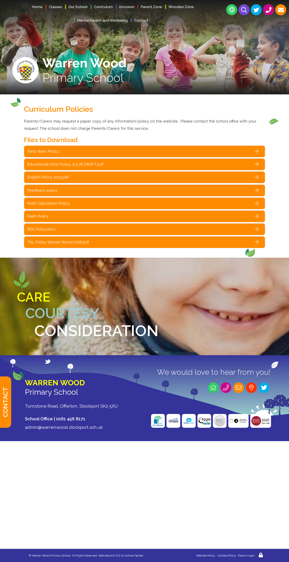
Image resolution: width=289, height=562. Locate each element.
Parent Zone (151, 7)
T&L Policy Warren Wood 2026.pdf (58, 242)
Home (37, 7)
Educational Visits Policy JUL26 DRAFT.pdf (65, 164)
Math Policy (38, 216)
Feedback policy (42, 190)
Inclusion (126, 7)
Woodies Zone (181, 7)
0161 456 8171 (70, 418)
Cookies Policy (226, 555)
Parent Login (246, 555)
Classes (55, 7)
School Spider (134, 555)
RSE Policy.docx (41, 229)
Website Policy (205, 555)
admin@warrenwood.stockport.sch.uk (64, 427)
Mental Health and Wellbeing (102, 20)
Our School (78, 7)
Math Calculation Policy (48, 203)
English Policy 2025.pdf (48, 177)
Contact (141, 20)
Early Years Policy (43, 151)
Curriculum (103, 7)
